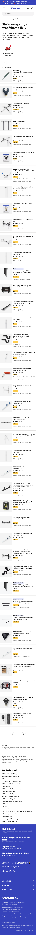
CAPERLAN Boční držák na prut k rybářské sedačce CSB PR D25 (23, 567)
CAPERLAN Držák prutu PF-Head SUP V (23, 204)
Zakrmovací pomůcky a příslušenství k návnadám (17, 811)
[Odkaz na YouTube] (7, 871)
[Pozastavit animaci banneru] (30, 2)
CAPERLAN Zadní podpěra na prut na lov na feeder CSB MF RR (23, 501)
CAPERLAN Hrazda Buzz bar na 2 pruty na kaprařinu (23, 518)
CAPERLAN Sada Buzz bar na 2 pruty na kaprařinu (22, 120)
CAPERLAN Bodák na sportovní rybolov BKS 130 (22, 649)
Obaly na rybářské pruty (9, 821)
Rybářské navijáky (7, 816)
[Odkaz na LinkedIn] (14, 871)
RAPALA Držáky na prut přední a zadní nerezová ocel (23, 187)
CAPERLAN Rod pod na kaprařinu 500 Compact (23, 237)
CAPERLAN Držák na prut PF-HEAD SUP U (23, 153)
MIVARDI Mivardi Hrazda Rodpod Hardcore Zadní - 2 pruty (23, 618)
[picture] (6, 76)
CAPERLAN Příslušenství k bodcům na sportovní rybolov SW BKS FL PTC (24, 666)
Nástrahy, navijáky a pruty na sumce (13, 819)
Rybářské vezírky (7, 778)
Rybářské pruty (6, 786)
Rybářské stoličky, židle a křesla (12, 799)
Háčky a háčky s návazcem (10, 776)
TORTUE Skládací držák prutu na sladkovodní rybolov (23, 369)
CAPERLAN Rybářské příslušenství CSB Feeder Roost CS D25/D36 (24, 302)
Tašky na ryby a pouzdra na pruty (12, 814)
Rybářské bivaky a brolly (9, 773)
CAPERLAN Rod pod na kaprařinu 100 (23, 137)
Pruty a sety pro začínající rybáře (12, 781)
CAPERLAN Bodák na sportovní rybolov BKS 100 (22, 467)
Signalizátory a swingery (8, 54)
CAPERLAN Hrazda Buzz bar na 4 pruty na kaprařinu (23, 418)
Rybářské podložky (8, 794)
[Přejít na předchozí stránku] (12, 734)
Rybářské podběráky (8, 791)
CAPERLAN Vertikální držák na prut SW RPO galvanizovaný (24, 353)
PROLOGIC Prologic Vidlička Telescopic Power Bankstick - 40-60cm (23, 272)
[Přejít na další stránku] (24, 734)
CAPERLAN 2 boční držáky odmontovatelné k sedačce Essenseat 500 (22, 336)
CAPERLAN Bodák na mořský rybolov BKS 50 (22, 402)
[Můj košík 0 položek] (32, 8)
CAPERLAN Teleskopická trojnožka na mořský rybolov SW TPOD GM (24, 435)
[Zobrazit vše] (2, 19)
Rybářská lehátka (7, 804)
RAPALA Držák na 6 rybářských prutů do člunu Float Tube (23, 286)
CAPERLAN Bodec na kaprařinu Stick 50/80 (23, 253)
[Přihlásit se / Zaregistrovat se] (28, 8)
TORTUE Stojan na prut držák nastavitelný (22, 385)
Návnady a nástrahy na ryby (10, 796)
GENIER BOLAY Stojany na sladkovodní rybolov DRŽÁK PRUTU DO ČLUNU (24, 170)
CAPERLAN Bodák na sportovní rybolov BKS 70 (22, 534)
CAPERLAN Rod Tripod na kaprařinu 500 (21, 104)
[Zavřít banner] (32, 2)
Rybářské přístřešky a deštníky (11, 784)
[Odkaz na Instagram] (10, 871)
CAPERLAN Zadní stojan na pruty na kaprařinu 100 (23, 88)
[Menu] (4, 8)
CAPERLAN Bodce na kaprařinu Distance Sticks (23, 714)
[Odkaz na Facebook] (3, 871)
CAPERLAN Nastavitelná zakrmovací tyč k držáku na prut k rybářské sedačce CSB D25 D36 (24, 551)
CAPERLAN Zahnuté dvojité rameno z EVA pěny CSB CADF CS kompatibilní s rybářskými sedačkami (23, 486)
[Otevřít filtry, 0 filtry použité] (4, 63)
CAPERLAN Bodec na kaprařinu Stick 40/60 (23, 451)
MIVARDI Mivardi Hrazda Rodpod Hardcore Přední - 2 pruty (23, 602)
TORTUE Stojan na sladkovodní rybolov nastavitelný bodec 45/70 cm (23, 72)
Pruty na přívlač (6, 809)
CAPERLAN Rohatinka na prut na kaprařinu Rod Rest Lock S (23, 698)
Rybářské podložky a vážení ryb (12, 789)
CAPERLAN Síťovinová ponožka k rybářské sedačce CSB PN (23, 632)
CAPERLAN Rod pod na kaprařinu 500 (23, 220)
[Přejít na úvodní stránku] (16, 8)
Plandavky (5, 806)
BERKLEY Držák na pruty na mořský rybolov (24, 681)
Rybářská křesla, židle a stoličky (12, 801)
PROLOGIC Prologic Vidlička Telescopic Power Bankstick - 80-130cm (23, 586)
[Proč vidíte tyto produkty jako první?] (2, 67)
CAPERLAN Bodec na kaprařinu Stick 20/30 (23, 318)
